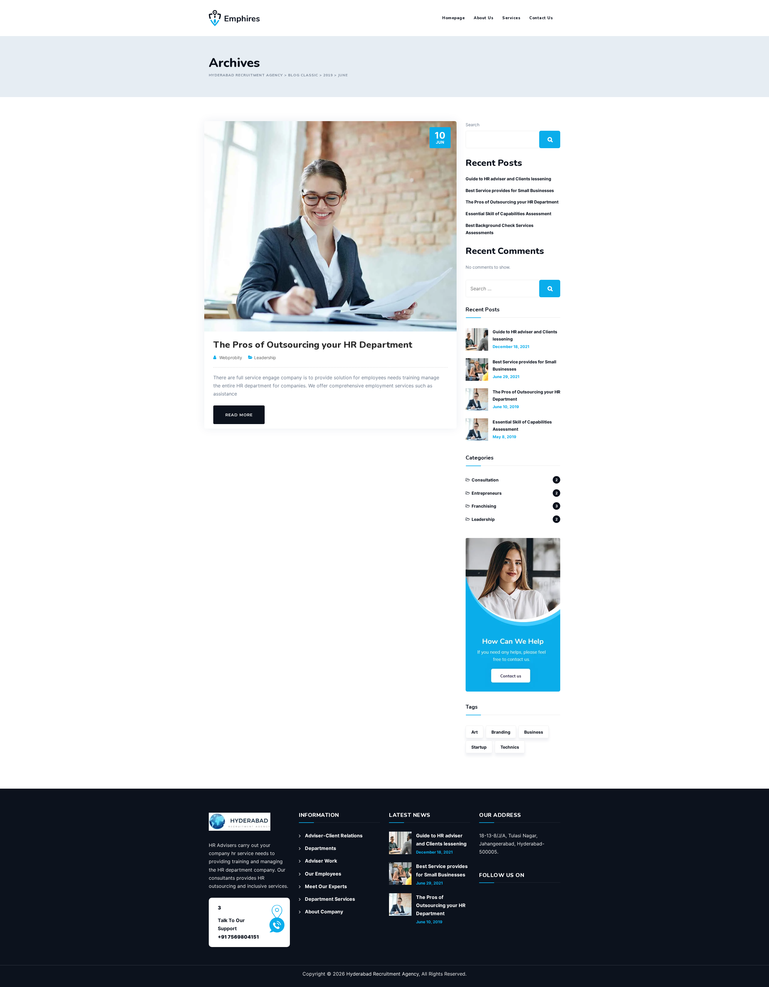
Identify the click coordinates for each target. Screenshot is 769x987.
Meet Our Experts (326, 886)
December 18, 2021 (511, 346)
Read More (239, 414)
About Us (483, 18)
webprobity (230, 357)
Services (511, 18)
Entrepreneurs (487, 493)
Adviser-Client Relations (334, 836)
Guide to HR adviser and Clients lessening (508, 178)
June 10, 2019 (506, 406)
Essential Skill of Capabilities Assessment (508, 213)
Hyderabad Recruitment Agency (382, 974)
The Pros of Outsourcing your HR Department (312, 345)
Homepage (453, 18)
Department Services (330, 899)
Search (472, 124)
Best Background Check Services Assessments (499, 229)
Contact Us (541, 18)
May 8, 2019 (504, 436)
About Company (324, 912)
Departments (320, 848)
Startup (479, 747)
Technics (509, 747)
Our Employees (323, 874)
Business (533, 732)
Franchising (484, 506)
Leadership (265, 357)
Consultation (485, 479)
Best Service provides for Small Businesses (510, 190)
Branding (500, 732)
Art (474, 732)
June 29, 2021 (506, 376)
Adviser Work (321, 861)
